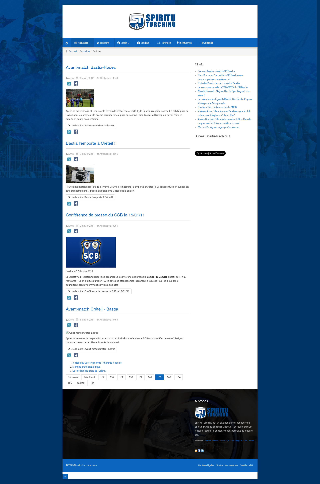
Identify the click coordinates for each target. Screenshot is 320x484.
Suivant (81, 383)
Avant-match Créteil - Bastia (92, 309)
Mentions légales (206, 465)
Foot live (215, 441)
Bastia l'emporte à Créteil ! (90, 143)
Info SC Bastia (248, 441)
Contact (208, 42)
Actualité (83, 42)
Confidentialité (246, 465)
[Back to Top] (65, 476)
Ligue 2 (125, 42)
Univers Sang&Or (235, 441)
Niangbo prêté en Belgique (86, 366)
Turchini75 (223, 441)
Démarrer (73, 377)
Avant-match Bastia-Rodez (91, 67)
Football (207, 441)
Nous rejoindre (231, 465)
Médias (145, 42)
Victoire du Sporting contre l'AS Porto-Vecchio (97, 362)
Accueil (73, 51)
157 (112, 377)
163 (169, 377)
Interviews (185, 42)
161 (150, 377)
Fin (92, 383)
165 (70, 383)
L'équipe (219, 465)
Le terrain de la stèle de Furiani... (89, 370)
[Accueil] (66, 42)
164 (178, 377)
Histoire (105, 42)
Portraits (165, 42)
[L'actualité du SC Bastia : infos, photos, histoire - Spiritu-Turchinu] (152, 21)
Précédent (89, 377)
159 (131, 377)
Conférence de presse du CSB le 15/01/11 (105, 215)
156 (102, 377)
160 (140, 377)
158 (122, 377)
